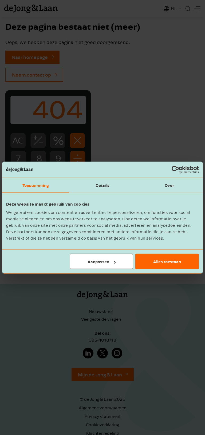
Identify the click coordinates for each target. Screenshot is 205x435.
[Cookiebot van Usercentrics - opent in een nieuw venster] (175, 169)
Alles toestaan (167, 261)
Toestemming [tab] (35, 185)
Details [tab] (102, 185)
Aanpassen (98, 261)
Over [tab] (169, 185)
